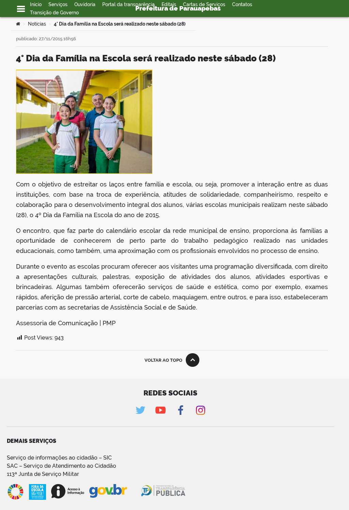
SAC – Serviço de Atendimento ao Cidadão (61, 466)
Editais (169, 4)
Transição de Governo (54, 12)
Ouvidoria (84, 4)
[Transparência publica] (164, 492)
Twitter (140, 410)
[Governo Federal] (114, 491)
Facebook (180, 410)
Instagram (201, 410)
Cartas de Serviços (204, 4)
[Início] (18, 23)
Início (36, 4)
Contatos (242, 4)
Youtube (160, 410)
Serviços (57, 4)
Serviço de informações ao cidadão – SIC (59, 457)
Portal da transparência (128, 4)
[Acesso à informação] (67, 491)
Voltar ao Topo (163, 360)
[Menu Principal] (21, 9)
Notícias (37, 24)
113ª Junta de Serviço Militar (43, 474)
